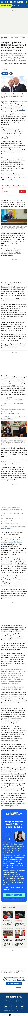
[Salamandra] (22, 1014)
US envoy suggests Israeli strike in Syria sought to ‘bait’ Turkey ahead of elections (8, 923)
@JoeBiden (15, 669)
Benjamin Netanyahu (21, 971)
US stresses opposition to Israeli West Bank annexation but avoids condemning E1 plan (8, 942)
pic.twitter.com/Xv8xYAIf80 (10, 413)
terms (20, 194)
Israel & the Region (11, 971)
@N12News (11, 398)
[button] (26, 2)
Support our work (14, 895)
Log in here (18, 987)
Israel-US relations (13, 972)
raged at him (21, 110)
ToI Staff (5, 69)
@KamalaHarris (6, 671)
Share (5, 73)
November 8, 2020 (16, 689)
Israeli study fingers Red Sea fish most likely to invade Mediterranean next (20, 923)
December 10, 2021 (7, 419)
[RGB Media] (11, 1015)
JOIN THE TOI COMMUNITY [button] (14, 983)
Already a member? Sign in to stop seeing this (14, 899)
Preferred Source (9, 65)
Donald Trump (5, 972)
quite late (19, 200)
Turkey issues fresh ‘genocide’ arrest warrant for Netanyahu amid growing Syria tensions (20, 942)
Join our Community (5, 6)
